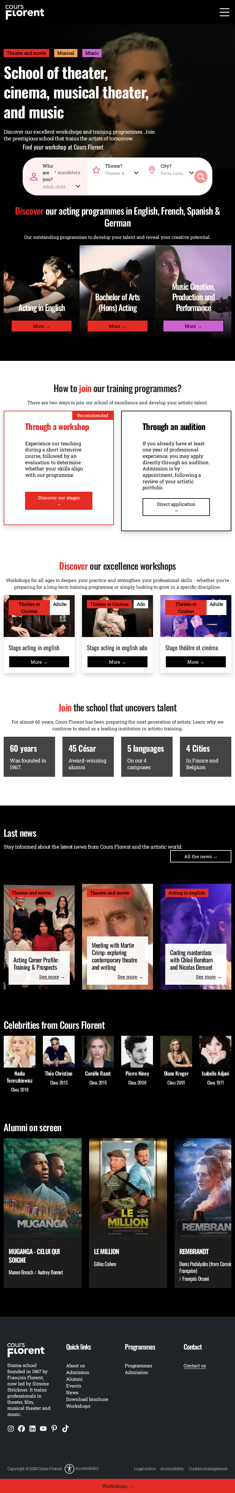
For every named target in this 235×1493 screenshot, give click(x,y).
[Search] (200, 176)
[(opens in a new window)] (10, 1428)
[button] (82, 1469)
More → (41, 326)
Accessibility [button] (87, 1468)
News (72, 1392)
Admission (136, 1372)
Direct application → (176, 507)
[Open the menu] (224, 12)
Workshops (78, 1406)
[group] (43, 1213)
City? (166, 166)
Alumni (74, 1379)
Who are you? (61, 172)
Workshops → (117, 1486)
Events (73, 1386)
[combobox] (61, 185)
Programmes (138, 1365)
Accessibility (172, 1468)
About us (75, 1365)
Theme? (113, 166)
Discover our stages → (59, 500)
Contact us (195, 1365)
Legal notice (144, 1468)
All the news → (201, 856)
